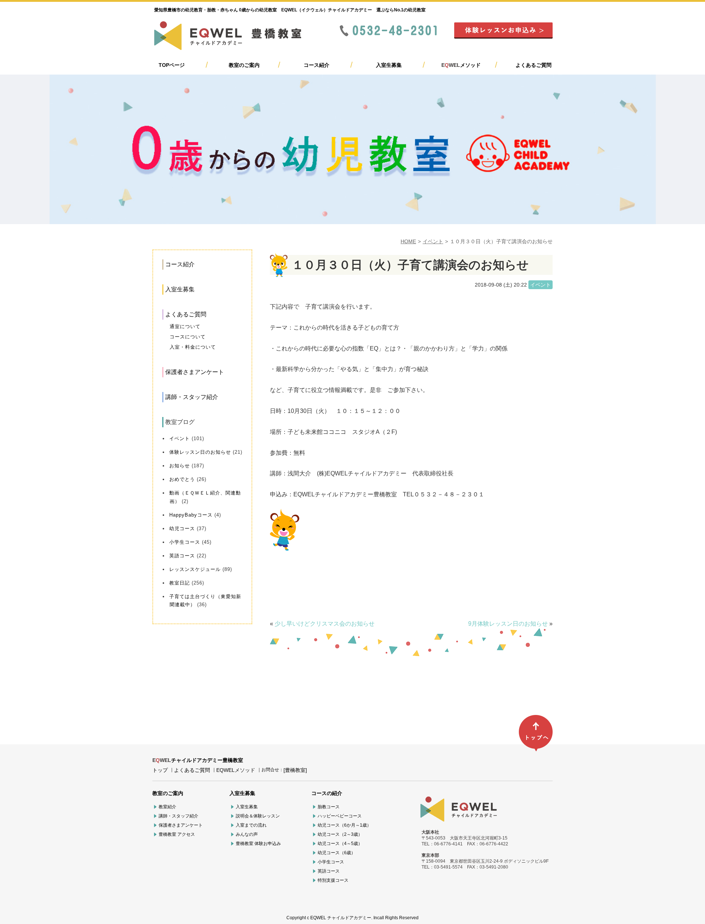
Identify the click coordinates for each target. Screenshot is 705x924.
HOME (408, 241)
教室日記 (179, 583)
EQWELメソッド (235, 770)
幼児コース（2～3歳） (340, 834)
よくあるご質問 (534, 65)
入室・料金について (193, 347)
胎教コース (329, 806)
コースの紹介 (326, 793)
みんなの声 (247, 834)
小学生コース (184, 542)
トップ (160, 770)
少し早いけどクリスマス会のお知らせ (325, 624)
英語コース (182, 555)
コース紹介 (316, 65)
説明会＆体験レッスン (258, 816)
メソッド (461, 65)
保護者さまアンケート (194, 372)
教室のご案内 (244, 65)
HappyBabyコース (191, 515)
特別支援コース (333, 880)
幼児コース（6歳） (336, 852)
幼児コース (182, 528)
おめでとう (182, 479)
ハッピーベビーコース (340, 816)
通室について (185, 326)
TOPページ (172, 65)
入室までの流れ (251, 825)
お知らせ (179, 465)
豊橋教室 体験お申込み (258, 843)
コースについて (188, 336)
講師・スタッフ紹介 (191, 397)
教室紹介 (167, 806)
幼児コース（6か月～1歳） (344, 825)
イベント (433, 241)
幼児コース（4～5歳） (340, 843)
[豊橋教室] (295, 770)
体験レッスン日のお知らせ (200, 452)
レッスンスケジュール (195, 569)
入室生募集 (389, 65)
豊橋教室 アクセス (177, 834)
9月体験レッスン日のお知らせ (508, 624)
